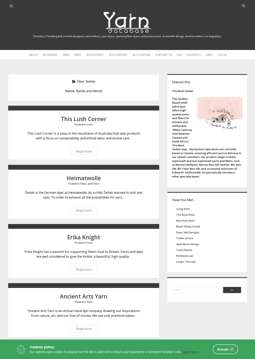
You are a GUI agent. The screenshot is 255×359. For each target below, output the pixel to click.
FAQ (179, 55)
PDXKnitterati (184, 256)
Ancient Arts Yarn (83, 296)
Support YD (163, 55)
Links (209, 55)
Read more (85, 152)
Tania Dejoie (184, 250)
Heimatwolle (84, 178)
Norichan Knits (185, 220)
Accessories (95, 55)
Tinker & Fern (184, 238)
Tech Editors (118, 55)
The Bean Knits (185, 214)
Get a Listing (141, 55)
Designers (50, 55)
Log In (222, 55)
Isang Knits (183, 209)
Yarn (66, 55)
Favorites (194, 55)
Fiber (77, 55)
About (33, 55)
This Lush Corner (83, 119)
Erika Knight (83, 237)
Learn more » (190, 351)
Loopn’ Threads (186, 261)
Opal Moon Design (187, 244)
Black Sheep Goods (188, 226)
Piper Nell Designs (187, 232)
